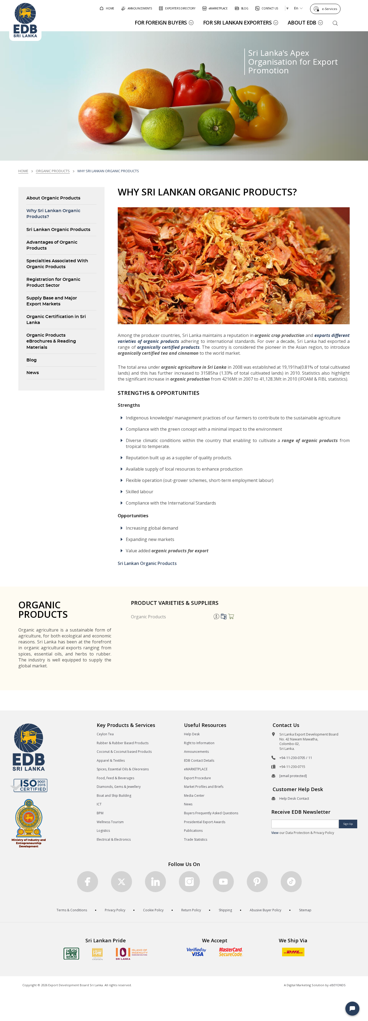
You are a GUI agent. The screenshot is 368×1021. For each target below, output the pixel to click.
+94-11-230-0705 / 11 (295, 757)
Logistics (103, 830)
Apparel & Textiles (111, 760)
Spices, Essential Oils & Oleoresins (123, 769)
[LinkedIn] (155, 881)
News (32, 373)
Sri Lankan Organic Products (58, 229)
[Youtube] (223, 881)
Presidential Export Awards (204, 822)
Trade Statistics (195, 839)
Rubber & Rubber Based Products (122, 743)
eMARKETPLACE (195, 769)
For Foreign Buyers (161, 22)
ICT (99, 804)
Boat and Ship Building (114, 795)
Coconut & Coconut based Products (124, 751)
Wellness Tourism (110, 822)
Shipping (225, 910)
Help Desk (192, 734)
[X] (121, 881)
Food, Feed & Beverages (115, 778)
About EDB (302, 22)
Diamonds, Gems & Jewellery (119, 786)
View (275, 832)
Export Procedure (197, 778)
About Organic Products (53, 198)
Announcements (196, 751)
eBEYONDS (337, 985)
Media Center (194, 795)
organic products (53, 170)
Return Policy (191, 910)
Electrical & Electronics (114, 839)
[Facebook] (87, 881)
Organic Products (148, 617)
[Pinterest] (257, 881)
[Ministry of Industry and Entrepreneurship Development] (28, 823)
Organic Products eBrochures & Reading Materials (51, 341)
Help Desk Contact (294, 798)
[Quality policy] (28, 785)
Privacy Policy (115, 910)
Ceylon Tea (105, 734)
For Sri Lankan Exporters (237, 22)
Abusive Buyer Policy (265, 910)
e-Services (329, 9)
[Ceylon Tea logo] (71, 954)
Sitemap (305, 910)
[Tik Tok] (291, 881)
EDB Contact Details (199, 760)
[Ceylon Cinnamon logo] (97, 954)
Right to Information (199, 743)
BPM (100, 813)
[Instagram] (189, 881)
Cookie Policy (153, 910)
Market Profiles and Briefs (203, 786)
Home (23, 170)
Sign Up (348, 824)
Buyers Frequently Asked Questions (211, 813)
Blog (31, 360)
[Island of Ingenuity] (132, 954)
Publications (193, 830)
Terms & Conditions (72, 910)
